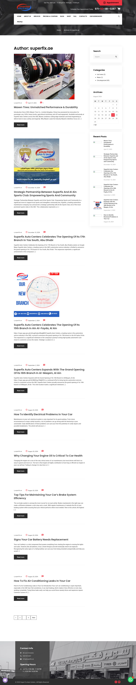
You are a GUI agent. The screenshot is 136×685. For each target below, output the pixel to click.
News (99, 77)
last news (100, 74)
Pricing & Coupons (50, 16)
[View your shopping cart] (119, 9)
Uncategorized (101, 80)
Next (33, 618)
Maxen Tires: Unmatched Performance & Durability (46, 107)
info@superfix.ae (28, 659)
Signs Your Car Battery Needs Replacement (41, 539)
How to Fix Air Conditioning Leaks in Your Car (42, 581)
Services (37, 16)
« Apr (95, 125)
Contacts (83, 16)
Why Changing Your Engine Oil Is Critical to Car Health (48, 455)
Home (19, 16)
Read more (20, 125)
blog (62, 16)
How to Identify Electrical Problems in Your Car (43, 414)
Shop (69, 16)
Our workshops (96, 16)
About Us (27, 16)
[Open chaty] (5, 680)
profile (19, 22)
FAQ (74, 16)
